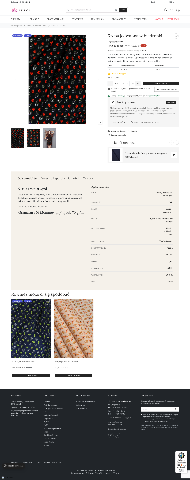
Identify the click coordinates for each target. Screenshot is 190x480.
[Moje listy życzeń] (171, 9)
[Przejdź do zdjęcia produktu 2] (33, 138)
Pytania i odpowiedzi (52, 428)
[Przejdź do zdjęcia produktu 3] (49, 138)
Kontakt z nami (50, 438)
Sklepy (46, 445)
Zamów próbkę (119, 122)
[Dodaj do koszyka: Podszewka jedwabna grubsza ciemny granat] (174, 155)
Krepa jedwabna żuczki (23, 361)
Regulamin (48, 418)
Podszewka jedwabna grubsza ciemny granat (146, 153)
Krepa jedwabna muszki (66, 361)
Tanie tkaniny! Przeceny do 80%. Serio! (22, 402)
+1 (138, 83)
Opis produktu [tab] (27, 178)
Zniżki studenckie (51, 435)
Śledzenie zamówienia (85, 401)
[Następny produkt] (177, 143)
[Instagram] (110, 435)
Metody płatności (51, 415)
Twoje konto (83, 396)
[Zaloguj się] (165, 9)
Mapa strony (49, 442)
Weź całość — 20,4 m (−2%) (167, 89)
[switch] (181, 470)
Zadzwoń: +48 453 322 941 (20, 2)
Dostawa (47, 401)
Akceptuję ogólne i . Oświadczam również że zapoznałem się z (160, 417)
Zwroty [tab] (88, 178)
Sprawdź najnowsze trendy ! (23, 407)
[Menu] (185, 452)
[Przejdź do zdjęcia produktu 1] (17, 138)
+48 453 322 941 (115, 424)
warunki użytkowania (163, 414)
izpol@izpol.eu (120, 429)
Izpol (170, 261)
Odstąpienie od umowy (53, 408)
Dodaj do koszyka (161, 83)
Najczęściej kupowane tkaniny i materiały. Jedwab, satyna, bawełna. (24, 412)
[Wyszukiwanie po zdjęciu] (116, 10)
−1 (110, 83)
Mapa (46, 432)
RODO (46, 422)
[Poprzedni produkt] (171, 143)
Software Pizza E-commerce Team (102, 473)
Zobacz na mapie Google (118, 417)
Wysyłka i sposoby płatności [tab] (60, 178)
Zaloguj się (80, 405)
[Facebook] (117, 435)
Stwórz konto (81, 408)
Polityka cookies (50, 405)
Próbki (46, 425)
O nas (46, 412)
